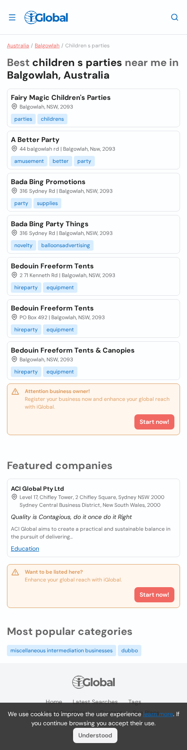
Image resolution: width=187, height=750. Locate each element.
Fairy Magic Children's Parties (61, 97)
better (61, 161)
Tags (134, 702)
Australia (18, 45)
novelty (23, 245)
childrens (52, 119)
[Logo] (46, 17)
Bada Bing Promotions (48, 181)
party (84, 161)
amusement (29, 161)
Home (54, 702)
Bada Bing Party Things (50, 223)
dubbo (129, 650)
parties (23, 119)
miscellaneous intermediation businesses (61, 650)
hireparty (26, 287)
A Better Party (35, 139)
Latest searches (95, 702)
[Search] (175, 17)
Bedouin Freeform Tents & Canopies (73, 350)
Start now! (154, 594)
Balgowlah (47, 45)
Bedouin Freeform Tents (52, 266)
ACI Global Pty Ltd (37, 488)
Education (25, 548)
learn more (158, 714)
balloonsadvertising (65, 245)
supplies (47, 203)
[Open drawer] (12, 17)
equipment (60, 287)
